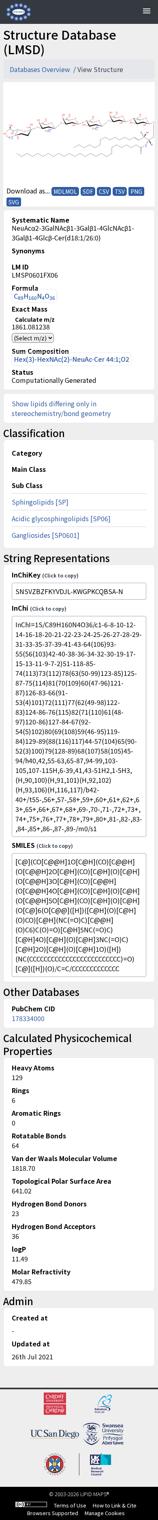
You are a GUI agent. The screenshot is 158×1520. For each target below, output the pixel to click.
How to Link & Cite (115, 1505)
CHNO (34, 296)
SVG (14, 202)
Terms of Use (70, 1505)
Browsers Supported (52, 1513)
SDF (88, 191)
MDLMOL (65, 191)
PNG (136, 191)
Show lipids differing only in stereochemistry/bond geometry (61, 408)
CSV (104, 191)
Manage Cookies (105, 1513)
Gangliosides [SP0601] (45, 535)
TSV (120, 191)
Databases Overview (41, 69)
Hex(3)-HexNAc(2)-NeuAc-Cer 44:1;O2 (71, 359)
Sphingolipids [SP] (40, 502)
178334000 (28, 1018)
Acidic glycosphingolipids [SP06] (61, 518)
